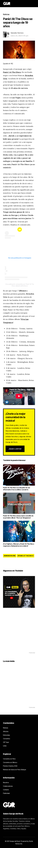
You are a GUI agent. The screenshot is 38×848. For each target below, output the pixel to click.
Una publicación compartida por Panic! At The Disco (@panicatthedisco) (19, 285)
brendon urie (10, 556)
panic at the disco (26, 556)
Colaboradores (8, 786)
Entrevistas (6, 735)
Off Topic (6, 742)
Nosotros (6, 782)
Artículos (5, 731)
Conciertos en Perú (9, 759)
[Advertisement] (19, 633)
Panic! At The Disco (12, 72)
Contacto (6, 789)
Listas (4, 746)
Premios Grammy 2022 (10, 766)
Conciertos (6, 738)
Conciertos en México (10, 762)
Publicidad (6, 793)
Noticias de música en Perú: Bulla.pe (14, 769)
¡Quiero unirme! (15, 449)
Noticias (6, 14)
